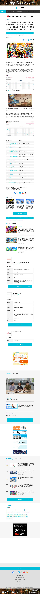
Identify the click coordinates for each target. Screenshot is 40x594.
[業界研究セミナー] (20, 359)
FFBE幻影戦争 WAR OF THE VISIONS (14, 151)
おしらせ (20, 582)
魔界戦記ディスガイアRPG (13, 182)
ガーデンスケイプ (12, 166)
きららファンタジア (12, 178)
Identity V (11, 177)
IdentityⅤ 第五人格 (20, 35)
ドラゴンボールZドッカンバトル (11, 35)
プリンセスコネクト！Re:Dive (13, 150)
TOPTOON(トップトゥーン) (11, 512)
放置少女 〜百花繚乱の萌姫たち (13, 148)
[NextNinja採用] (20, 529)
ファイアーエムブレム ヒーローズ (14, 183)
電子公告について (20, 581)
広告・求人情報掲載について (20, 577)
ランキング (8, 19)
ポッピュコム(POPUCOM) (25, 512)
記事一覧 (2, 11)
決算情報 (33, 11)
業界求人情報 (19, 11)
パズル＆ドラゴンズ (12, 144)
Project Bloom (9, 516)
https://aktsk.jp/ (15, 294)
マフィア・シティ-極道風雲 (13, 162)
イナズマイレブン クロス (10, 509)
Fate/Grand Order (12, 147)
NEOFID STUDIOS (9, 518)
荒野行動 (11, 163)
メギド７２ (11, 159)
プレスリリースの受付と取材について (20, 579)
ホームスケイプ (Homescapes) (13, 170)
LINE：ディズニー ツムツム (13, 173)
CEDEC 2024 (18, 512)
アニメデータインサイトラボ (20, 509)
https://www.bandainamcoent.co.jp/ (12, 263)
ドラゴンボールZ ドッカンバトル (13, 154)
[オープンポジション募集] (20, 16)
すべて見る (20, 213)
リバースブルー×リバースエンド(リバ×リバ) (20, 514)
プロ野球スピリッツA (12, 167)
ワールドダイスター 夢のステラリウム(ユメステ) (20, 516)
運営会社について (20, 575)
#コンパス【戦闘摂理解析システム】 (14, 156)
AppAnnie (10, 90)
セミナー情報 (26, 11)
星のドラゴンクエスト (12, 160)
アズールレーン (11, 171)
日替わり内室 (11, 174)
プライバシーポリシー (20, 584)
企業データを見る (20, 286)
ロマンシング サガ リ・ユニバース (14, 143)
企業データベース (10, 11)
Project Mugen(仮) (10, 514)
